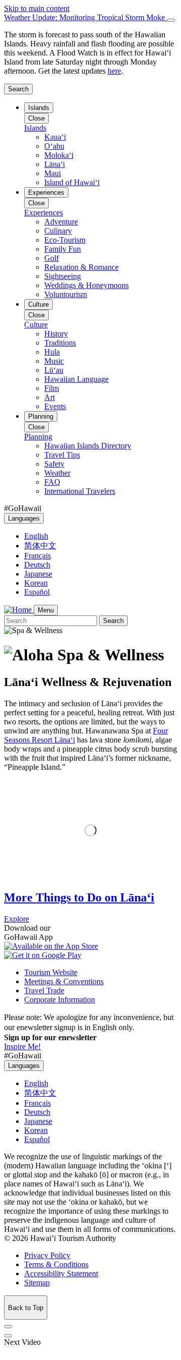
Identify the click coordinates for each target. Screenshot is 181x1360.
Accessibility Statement (61, 1273)
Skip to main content (36, 8)
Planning (40, 416)
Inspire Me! (22, 1046)
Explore (16, 919)
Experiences (46, 192)
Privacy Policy (47, 1255)
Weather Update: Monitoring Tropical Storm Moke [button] (85, 17)
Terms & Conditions (56, 1264)
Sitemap (37, 1282)
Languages (24, 518)
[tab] (90, 17)
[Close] (171, 20)
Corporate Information (59, 999)
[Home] (19, 609)
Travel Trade (44, 990)
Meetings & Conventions (64, 981)
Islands (38, 107)
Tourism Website (50, 972)
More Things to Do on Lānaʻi (79, 897)
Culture (38, 304)
